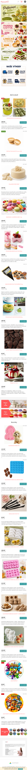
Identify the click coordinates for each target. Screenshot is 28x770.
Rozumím (20, 769)
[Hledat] (18, 1)
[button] (3, 13)
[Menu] (25, 1)
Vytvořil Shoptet (15, 747)
